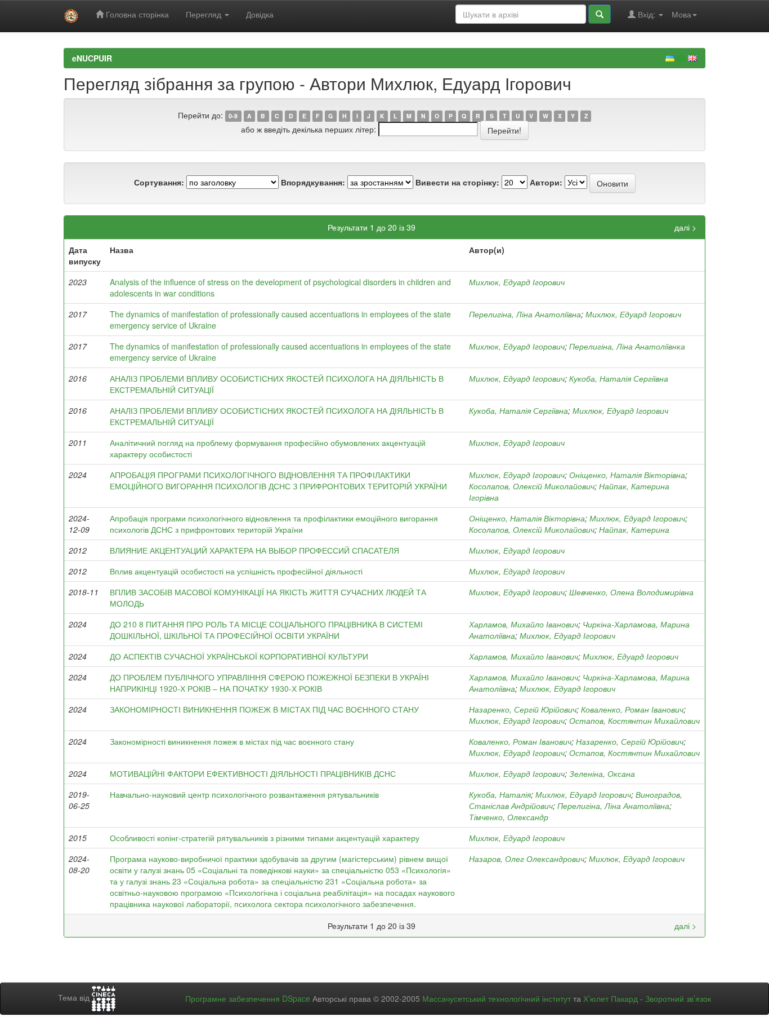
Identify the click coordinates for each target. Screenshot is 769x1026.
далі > (685, 227)
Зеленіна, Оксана (602, 773)
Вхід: (647, 14)
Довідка (260, 14)
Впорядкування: (313, 182)
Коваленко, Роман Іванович (632, 709)
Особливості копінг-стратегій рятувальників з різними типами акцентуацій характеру (264, 837)
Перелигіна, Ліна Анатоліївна (525, 314)
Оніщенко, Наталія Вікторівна (627, 474)
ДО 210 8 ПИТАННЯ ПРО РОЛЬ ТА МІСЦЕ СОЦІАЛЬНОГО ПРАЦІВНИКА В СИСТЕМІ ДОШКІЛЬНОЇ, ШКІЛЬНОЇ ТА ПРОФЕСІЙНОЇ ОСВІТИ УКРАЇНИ (266, 629)
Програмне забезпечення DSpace (247, 998)
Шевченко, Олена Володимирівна (631, 592)
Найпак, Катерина (634, 529)
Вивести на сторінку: (457, 182)
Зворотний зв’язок (678, 998)
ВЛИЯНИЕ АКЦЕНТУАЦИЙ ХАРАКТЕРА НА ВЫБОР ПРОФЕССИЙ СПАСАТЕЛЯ (254, 550)
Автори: (546, 182)
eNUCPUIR (92, 58)
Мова (681, 14)
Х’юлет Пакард (610, 998)
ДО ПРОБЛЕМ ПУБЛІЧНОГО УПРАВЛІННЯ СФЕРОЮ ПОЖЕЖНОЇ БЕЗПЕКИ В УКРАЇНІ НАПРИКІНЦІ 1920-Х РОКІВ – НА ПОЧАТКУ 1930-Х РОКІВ (269, 682)
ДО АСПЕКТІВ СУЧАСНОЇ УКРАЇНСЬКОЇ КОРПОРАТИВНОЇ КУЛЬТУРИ (239, 656)
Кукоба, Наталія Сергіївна (618, 378)
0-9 (233, 116)
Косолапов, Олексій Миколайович (531, 486)
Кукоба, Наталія (500, 794)
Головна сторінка (136, 14)
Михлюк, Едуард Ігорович (517, 282)
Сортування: (159, 182)
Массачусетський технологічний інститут (496, 998)
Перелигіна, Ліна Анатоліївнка (627, 346)
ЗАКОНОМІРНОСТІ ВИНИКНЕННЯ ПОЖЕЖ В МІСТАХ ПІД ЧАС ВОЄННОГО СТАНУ (264, 709)
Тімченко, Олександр (508, 816)
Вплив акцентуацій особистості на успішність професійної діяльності (236, 571)
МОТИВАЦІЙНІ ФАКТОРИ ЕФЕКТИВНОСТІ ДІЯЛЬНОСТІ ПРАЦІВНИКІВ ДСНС (253, 773)
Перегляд (204, 14)
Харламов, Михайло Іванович (523, 624)
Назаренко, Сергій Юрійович (522, 709)
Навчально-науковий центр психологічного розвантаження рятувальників (244, 794)
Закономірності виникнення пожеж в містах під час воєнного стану (232, 741)
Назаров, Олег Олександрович (526, 858)
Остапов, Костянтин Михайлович (634, 720)
